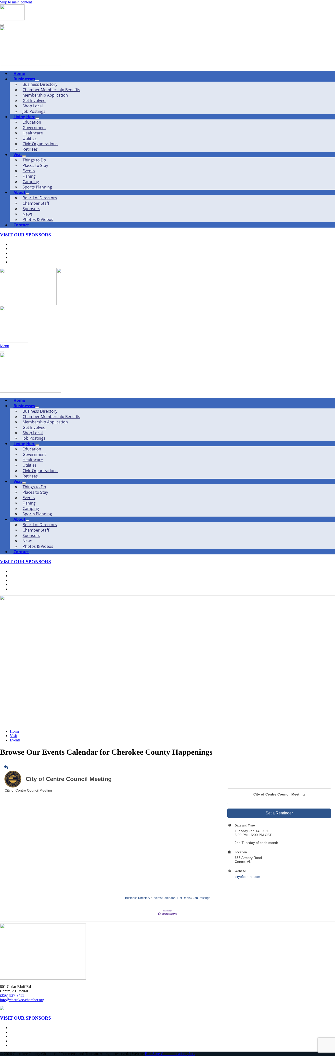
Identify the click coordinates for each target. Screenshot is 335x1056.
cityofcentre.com (247, 877)
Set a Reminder (279, 813)
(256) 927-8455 (12, 995)
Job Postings (201, 898)
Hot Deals (184, 898)
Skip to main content (16, 2)
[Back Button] (6, 767)
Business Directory (137, 898)
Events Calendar (164, 898)
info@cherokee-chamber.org (22, 1000)
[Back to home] (12, 19)
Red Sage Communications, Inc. (170, 1054)
